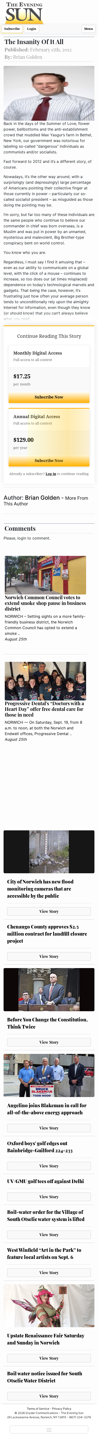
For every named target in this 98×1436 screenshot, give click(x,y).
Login (31, 29)
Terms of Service (38, 1408)
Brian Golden (43, 497)
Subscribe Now (49, 397)
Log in (51, 474)
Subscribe (12, 29)
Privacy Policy (61, 1408)
